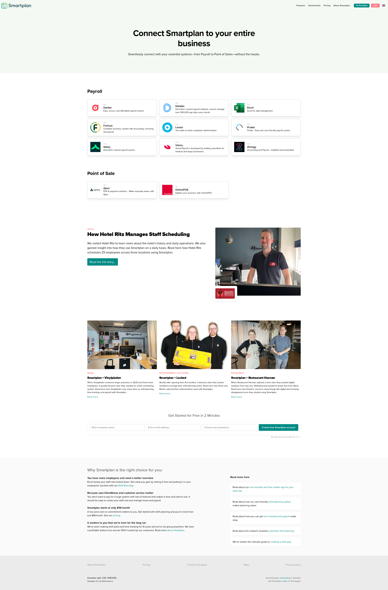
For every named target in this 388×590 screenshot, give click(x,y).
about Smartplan (175, 530)
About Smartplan (96, 564)
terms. (298, 437)
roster (285, 581)
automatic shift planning (281, 530)
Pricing (327, 5)
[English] (383, 5)
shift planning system (280, 501)
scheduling (285, 577)
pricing (116, 515)
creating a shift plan (280, 541)
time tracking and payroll (277, 516)
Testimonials (314, 5)
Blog (246, 564)
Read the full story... (103, 262)
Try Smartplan (362, 5)
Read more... (93, 396)
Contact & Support (197, 564)
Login (375, 5)
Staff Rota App (126, 485)
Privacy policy (293, 564)
